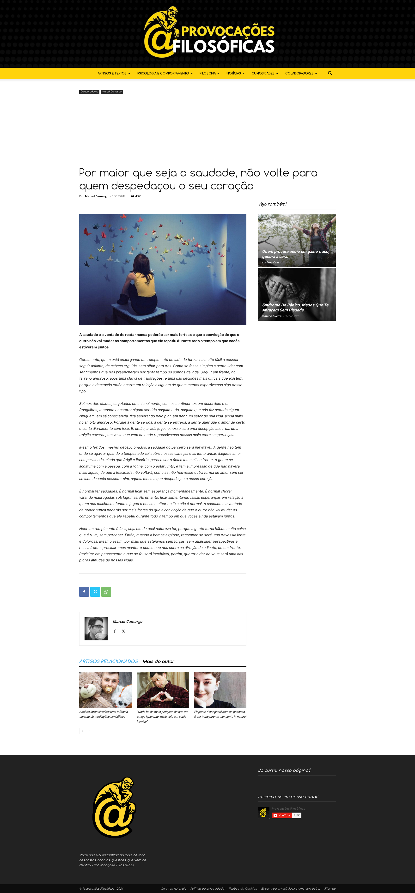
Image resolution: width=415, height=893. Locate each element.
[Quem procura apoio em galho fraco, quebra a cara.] (297, 240)
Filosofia (208, 73)
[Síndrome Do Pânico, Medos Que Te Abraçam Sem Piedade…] (297, 294)
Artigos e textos (112, 73)
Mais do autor (158, 661)
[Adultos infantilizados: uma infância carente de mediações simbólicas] (105, 690)
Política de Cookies (243, 888)
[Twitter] (95, 592)
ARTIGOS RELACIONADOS (108, 661)
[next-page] (90, 731)
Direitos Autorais (173, 888)
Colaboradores (299, 73)
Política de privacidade (207, 888)
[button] (330, 74)
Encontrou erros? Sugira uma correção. (290, 888)
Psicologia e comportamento (163, 73)
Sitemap (330, 888)
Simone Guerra (271, 316)
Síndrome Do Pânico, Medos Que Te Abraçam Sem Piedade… (295, 307)
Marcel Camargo (112, 92)
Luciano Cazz (270, 262)
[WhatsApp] (106, 592)
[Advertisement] (207, 131)
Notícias (233, 73)
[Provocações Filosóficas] (207, 34)
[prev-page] (82, 731)
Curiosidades (263, 73)
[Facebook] (84, 592)
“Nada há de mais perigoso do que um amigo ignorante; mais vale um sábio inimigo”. (162, 716)
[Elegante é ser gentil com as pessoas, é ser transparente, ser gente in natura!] (220, 690)
